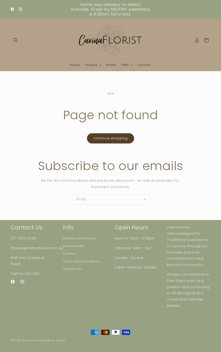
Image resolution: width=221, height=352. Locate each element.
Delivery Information (79, 238)
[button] (15, 40)
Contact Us (72, 269)
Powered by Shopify (52, 340)
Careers (69, 253)
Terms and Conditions (81, 261)
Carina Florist (31, 340)
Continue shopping (110, 138)
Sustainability (74, 246)
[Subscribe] (144, 199)
